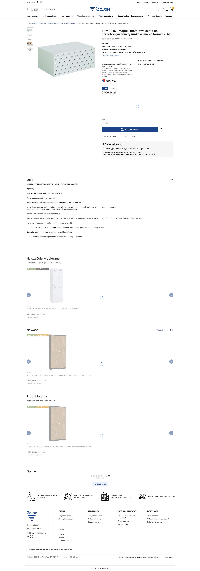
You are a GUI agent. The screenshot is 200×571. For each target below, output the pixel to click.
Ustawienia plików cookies (157, 519)
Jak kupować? (152, 516)
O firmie (62, 534)
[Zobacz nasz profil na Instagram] (41, 2)
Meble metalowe (53, 23)
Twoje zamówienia (95, 516)
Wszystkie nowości (164, 330)
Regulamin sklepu (65, 516)
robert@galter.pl (49, 9)
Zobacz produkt (53, 321)
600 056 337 (34, 9)
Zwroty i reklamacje (66, 519)
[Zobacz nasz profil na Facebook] (37, 2)
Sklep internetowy (99, 568)
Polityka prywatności (154, 522)
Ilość (103, 119)
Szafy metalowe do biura (68, 23)
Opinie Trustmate (65, 540)
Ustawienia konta (94, 519)
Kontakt (61, 537)
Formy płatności (123, 521)
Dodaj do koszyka (132, 129)
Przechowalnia (93, 522)
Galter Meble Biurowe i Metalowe (36, 23)
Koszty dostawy (123, 524)
